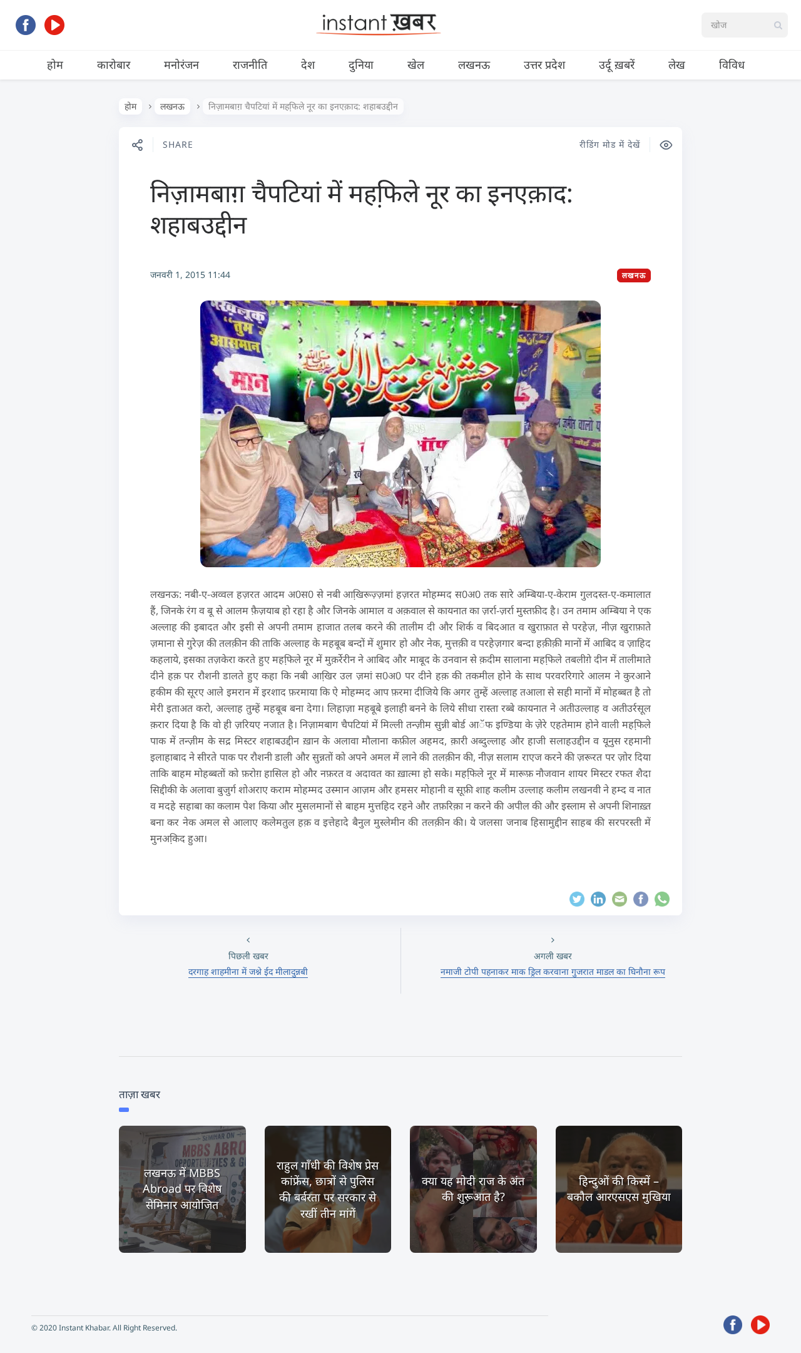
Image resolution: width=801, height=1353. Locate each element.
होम (55, 64)
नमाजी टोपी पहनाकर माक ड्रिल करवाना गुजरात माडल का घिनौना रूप (553, 971)
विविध (732, 64)
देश (308, 64)
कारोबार (113, 64)
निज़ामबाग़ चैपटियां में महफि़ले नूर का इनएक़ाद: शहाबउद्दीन (361, 208)
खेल (415, 64)
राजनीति (250, 64)
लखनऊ (474, 64)
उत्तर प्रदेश (544, 64)
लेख (676, 64)
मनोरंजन (181, 64)
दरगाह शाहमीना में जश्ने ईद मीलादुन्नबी (248, 971)
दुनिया (361, 64)
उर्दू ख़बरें (617, 64)
